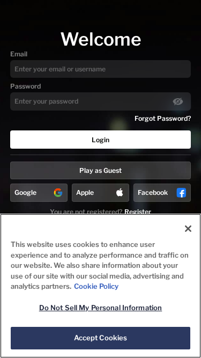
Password (25, 86)
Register (137, 212)
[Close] (188, 228)
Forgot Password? (163, 118)
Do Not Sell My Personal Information (100, 307)
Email (18, 54)
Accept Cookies (101, 337)
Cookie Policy (96, 286)
